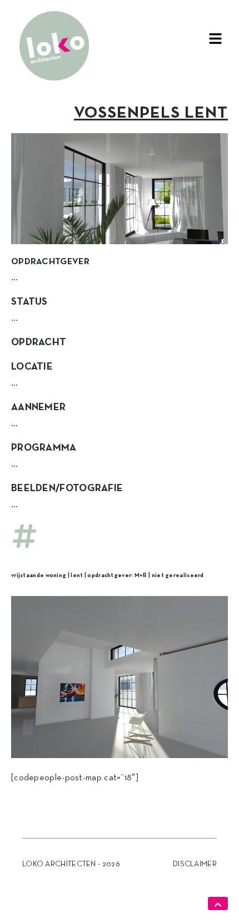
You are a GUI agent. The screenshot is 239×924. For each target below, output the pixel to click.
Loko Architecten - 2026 (71, 864)
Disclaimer (195, 864)
